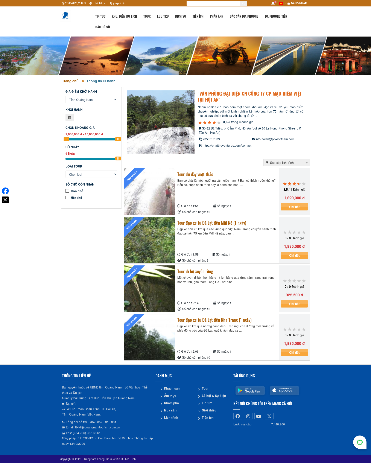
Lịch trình (171, 417)
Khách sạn (172, 388)
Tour (147, 16)
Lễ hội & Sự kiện (214, 395)
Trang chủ (70, 80)
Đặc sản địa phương (244, 16)
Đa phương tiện (276, 16)
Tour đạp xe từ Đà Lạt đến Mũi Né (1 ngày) (211, 222)
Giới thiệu (209, 410)
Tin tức (100, 16)
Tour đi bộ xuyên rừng (195, 271)
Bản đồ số (102, 26)
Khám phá (171, 403)
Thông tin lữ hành (101, 80)
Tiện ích (198, 16)
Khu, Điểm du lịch (124, 16)
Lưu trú (163, 16)
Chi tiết (294, 207)
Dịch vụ (180, 16)
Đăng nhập (299, 3)
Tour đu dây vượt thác (195, 174)
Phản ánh (216, 16)
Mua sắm (170, 410)
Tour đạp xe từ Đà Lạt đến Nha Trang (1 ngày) (214, 320)
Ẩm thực (170, 395)
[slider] (66, 139)
